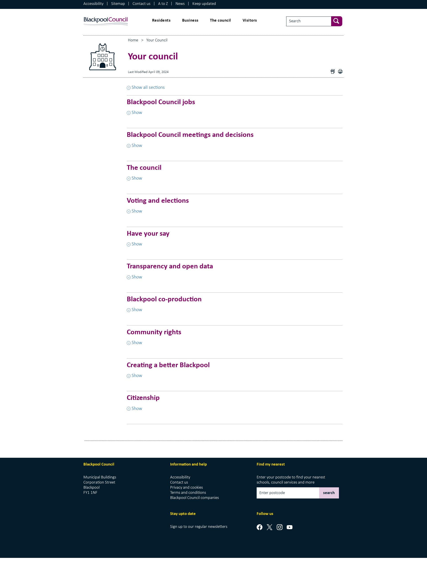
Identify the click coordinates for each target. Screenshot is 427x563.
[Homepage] (105, 17)
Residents (161, 20)
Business (190, 20)
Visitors (250, 20)
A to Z (163, 4)
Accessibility (93, 4)
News (180, 4)
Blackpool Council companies (194, 498)
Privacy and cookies (186, 488)
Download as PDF (333, 72)
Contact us (141, 4)
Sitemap (118, 4)
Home (133, 40)
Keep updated (204, 4)
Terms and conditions (188, 493)
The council (220, 20)
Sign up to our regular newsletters (198, 527)
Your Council (156, 40)
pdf (341, 72)
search (329, 493)
